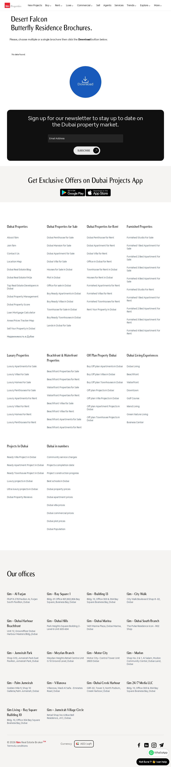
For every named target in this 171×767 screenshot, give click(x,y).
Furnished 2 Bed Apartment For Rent (143, 310)
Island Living (133, 406)
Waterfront (133, 382)
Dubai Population (56, 529)
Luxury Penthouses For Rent (21, 422)
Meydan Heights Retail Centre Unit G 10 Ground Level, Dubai (65, 657)
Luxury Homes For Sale (19, 382)
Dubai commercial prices (60, 513)
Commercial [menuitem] (83, 5)
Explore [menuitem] (144, 5)
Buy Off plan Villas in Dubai (101, 374)
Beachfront (133, 374)
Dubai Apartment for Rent (101, 245)
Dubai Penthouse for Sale (60, 237)
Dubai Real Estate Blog (19, 269)
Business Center (135, 422)
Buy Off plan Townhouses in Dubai (105, 382)
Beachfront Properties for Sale (63, 371)
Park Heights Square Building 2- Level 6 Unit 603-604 (63, 625)
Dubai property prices (58, 489)
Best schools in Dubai (58, 481)
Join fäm (11, 245)
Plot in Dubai (53, 277)
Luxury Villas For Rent (18, 406)
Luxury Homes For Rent (19, 414)
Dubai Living (133, 366)
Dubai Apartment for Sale (60, 253)
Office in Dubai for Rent (99, 261)
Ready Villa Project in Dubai (21, 457)
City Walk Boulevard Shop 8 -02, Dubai (143, 598)
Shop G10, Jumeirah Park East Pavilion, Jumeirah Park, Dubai (23, 657)
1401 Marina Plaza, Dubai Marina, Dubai (104, 625)
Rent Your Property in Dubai (101, 309)
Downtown (132, 390)
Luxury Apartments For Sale (22, 366)
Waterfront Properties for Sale (63, 387)
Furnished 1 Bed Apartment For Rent (143, 299)
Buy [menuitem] (47, 5)
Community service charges (62, 457)
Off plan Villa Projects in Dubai (103, 398)
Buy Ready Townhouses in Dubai (64, 317)
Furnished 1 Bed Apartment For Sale (143, 247)
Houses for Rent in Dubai (100, 277)
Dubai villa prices (56, 505)
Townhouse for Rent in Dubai (102, 269)
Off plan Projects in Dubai (100, 390)
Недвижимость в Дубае (20, 336)
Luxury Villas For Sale (18, 374)
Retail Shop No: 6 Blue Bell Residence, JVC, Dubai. (65, 714)
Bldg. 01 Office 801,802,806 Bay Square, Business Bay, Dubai (63, 598)
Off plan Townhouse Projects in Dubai (103, 419)
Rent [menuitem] (57, 5)
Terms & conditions (17, 745)
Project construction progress (63, 473)
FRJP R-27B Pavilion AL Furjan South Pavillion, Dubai (22, 598)
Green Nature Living (137, 414)
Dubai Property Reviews (19, 497)
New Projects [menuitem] (35, 5)
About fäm (13, 237)
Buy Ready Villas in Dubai (60, 301)
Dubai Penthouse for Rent (100, 237)
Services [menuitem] (119, 5)
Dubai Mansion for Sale (59, 245)
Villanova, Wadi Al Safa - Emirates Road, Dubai (64, 687)
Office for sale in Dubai (59, 285)
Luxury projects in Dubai (20, 481)
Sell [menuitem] (98, 5)
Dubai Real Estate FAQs (19, 277)
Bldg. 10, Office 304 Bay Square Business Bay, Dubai (23, 717)
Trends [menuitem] (130, 5)
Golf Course (133, 398)
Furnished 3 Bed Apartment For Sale (143, 269)
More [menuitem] (157, 5)
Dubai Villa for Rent (97, 253)
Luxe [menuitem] (68, 5)
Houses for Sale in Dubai (59, 269)
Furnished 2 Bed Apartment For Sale (143, 258)
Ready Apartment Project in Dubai (25, 465)
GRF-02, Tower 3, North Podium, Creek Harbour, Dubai (104, 687)
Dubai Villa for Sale (57, 261)
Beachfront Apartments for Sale (64, 419)
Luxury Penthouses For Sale (21, 390)
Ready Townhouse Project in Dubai (25, 473)
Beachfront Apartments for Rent (64, 427)
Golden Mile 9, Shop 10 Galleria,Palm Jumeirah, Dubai (23, 687)
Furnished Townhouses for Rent (103, 301)
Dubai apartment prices (60, 497)
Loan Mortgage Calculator (21, 312)
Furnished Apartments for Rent (103, 285)
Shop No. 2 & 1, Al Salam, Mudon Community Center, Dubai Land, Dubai (144, 659)
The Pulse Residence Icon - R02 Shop (143, 625)
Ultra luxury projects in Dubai (22, 489)
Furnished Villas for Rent (99, 293)
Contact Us (13, 253)
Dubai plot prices (56, 521)
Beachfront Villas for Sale (60, 403)
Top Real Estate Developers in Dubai (23, 287)
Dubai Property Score (18, 304)
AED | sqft (85, 743)
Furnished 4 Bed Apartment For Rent (143, 332)
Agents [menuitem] (107, 5)
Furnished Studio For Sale (140, 237)
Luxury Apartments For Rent (22, 398)
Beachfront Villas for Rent (60, 411)
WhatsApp (160, 752)
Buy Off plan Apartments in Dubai (105, 366)
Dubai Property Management (22, 296)
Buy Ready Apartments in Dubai (64, 293)
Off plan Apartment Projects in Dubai (103, 408)
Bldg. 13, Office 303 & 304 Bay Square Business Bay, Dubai (102, 598)
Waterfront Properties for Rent (63, 395)
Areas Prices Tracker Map (20, 320)
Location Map (14, 261)
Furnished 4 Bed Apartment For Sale (143, 280)
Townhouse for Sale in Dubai (62, 309)
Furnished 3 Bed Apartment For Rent (143, 321)
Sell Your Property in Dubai (21, 328)
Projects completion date (60, 465)
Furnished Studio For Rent (140, 289)
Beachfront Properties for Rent (63, 379)
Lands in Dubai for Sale (59, 325)
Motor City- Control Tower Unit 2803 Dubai (103, 657)
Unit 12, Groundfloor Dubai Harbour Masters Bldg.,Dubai (22, 628)
